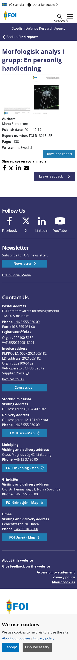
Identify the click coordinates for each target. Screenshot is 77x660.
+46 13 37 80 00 (26, 459)
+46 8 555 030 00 (27, 322)
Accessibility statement (56, 572)
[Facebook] (4, 167)
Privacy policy (64, 577)
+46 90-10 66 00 (26, 529)
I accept (11, 647)
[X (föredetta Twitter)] (11, 167)
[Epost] (26, 167)
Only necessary (37, 647)
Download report (59, 154)
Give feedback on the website (26, 566)
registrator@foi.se (16, 331)
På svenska (16, 5)
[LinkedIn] (18, 167)
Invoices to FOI (13, 379)
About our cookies (16, 638)
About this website (17, 560)
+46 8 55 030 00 (26, 494)
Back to (22, 37)
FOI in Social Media (16, 275)
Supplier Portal (15, 373)
